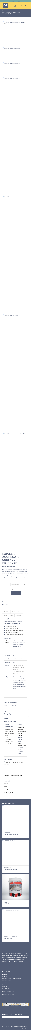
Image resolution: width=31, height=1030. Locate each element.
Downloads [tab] (18, 615)
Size (7, 583)
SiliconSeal (20, 747)
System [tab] (11, 615)
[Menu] (21, 5)
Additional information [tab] (17, 611)
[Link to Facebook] (20, 1028)
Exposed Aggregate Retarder (20, 739)
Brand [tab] (5, 615)
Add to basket (16, 593)
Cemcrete (4, 604)
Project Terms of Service (8, 994)
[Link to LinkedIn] (25, 1028)
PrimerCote (21, 727)
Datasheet (6, 786)
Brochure (6, 783)
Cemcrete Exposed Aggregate (14, 599)
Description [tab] (6, 611)
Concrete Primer (22, 731)
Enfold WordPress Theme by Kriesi (20, 1026)
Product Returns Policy (8, 991)
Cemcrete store (24, 599)
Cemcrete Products (14, 597)
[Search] (17, 5)
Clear (28, 597)
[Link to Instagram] (23, 1028)
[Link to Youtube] (27, 1028)
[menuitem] (14, 5)
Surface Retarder (5, 601)
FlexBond (20, 729)
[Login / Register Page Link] (14, 5)
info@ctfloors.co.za (7, 987)
